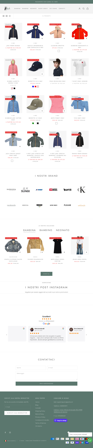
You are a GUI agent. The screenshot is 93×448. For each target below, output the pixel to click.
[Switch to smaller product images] (6, 15)
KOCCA (35, 257)
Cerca (37, 402)
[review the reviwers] (22, 328)
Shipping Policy (40, 411)
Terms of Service (40, 423)
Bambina (17, 8)
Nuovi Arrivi (43, 8)
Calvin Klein (13, 257)
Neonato (33, 8)
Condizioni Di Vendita (42, 420)
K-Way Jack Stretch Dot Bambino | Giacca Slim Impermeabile (35, 155)
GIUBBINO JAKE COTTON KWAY (13, 119)
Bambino (25, 8)
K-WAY (13, 43)
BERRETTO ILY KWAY (35, 118)
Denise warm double (79, 153)
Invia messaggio (46, 383)
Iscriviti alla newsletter (17, 413)
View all (46, 274)
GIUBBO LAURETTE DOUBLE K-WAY (13, 82)
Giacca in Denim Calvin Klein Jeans (13, 260)
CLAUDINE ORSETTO (57, 46)
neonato (63, 230)
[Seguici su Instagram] (10, 432)
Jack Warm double (13, 46)
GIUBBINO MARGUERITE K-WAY (80, 46)
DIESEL (57, 257)
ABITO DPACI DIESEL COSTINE (57, 260)
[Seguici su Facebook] (5, 432)
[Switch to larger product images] (3, 15)
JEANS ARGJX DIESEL (80, 259)
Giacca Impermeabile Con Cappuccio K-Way (35, 46)
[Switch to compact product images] (10, 15)
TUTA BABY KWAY (79, 118)
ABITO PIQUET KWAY (57, 118)
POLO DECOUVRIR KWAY (58, 81)
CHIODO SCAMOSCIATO (35, 259)
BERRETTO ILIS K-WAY (35, 81)
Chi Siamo (53, 8)
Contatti (62, 8)
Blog (36, 405)
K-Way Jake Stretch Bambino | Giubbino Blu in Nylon (57, 155)
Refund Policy (39, 414)
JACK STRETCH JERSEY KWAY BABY (13, 154)
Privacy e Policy (40, 417)
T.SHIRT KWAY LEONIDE (80, 81)
